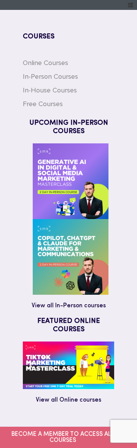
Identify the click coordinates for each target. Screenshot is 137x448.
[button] (31, 365)
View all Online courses (68, 400)
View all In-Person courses (69, 306)
